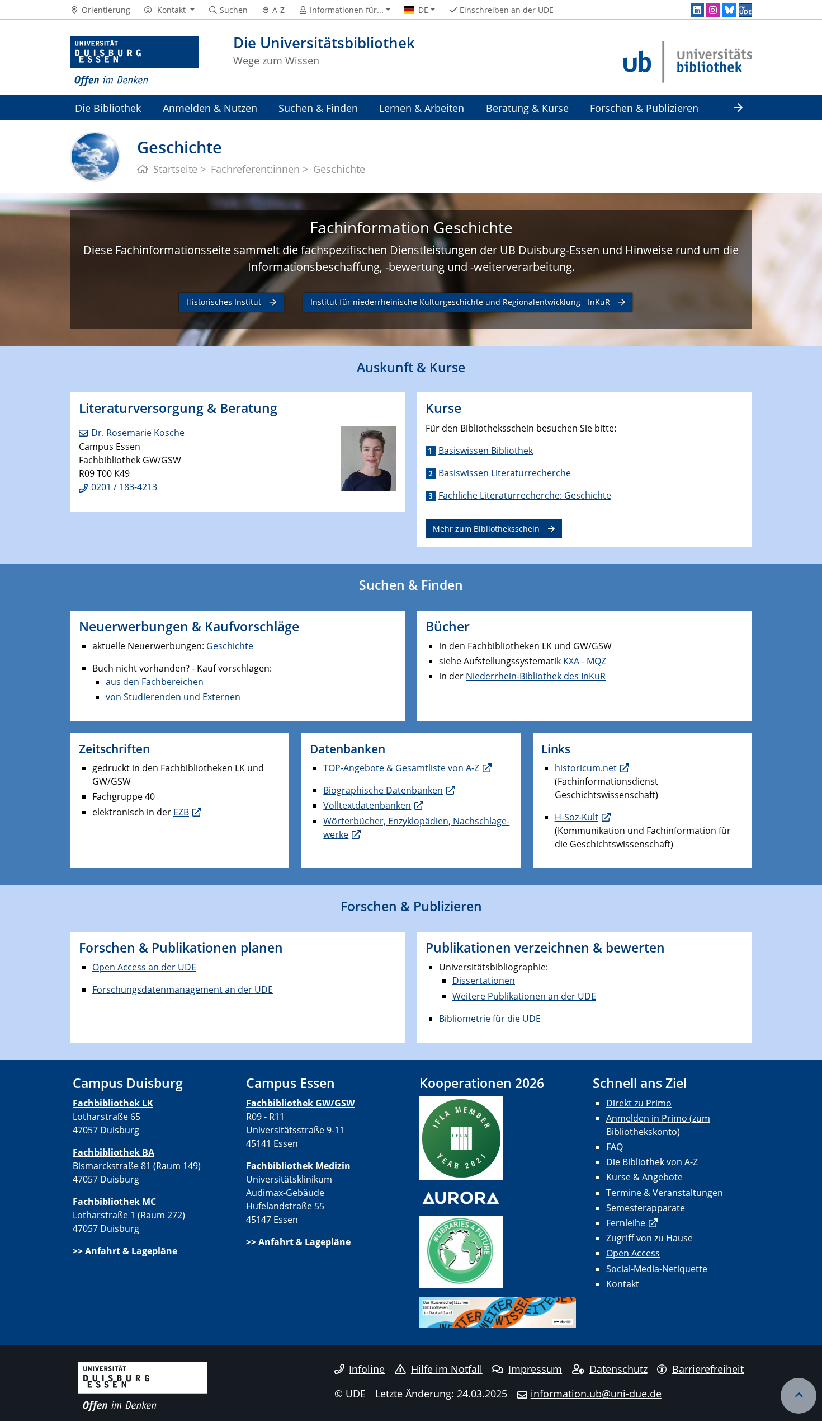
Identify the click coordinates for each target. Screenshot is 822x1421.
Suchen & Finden (318, 108)
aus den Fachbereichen (155, 682)
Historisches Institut (223, 302)
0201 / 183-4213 (124, 487)
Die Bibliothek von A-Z (652, 1162)
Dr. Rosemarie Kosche (138, 432)
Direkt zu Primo (639, 1103)
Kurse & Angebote (644, 1177)
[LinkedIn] (697, 10)
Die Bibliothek (108, 108)
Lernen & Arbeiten (421, 108)
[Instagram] (713, 10)
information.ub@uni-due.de (596, 1393)
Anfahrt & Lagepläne (131, 1251)
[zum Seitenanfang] (798, 1396)
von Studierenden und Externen (173, 697)
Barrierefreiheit (708, 1369)
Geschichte (229, 646)
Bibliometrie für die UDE (490, 1018)
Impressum (535, 1369)
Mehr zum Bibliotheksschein (486, 528)
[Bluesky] (729, 10)
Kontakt (622, 1284)
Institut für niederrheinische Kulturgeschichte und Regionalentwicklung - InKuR (460, 302)
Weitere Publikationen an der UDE (524, 996)
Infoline (367, 1369)
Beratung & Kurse (527, 108)
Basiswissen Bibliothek (485, 450)
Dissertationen (483, 980)
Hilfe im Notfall (447, 1369)
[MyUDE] (745, 10)
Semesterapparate (645, 1208)
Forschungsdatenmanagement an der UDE (182, 989)
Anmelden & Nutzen (210, 108)
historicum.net (586, 768)
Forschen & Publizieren (644, 108)
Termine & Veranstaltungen (664, 1192)
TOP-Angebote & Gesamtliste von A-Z (401, 768)
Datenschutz (618, 1369)
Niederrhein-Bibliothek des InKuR (536, 676)
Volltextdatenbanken (367, 805)
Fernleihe (625, 1223)
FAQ (614, 1147)
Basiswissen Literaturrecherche (504, 473)
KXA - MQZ (584, 661)
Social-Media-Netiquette (656, 1269)
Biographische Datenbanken (383, 790)
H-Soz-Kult (576, 817)
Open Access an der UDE (144, 967)
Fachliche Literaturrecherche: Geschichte (524, 495)
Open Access (633, 1253)
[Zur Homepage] (134, 61)
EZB (181, 812)
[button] (169, 10)
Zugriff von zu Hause (649, 1238)
